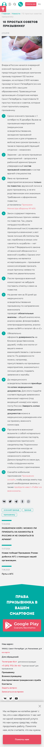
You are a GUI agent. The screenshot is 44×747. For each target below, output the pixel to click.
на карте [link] (6, 652)
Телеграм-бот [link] (9, 661)
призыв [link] (27, 510)
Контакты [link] (7, 684)
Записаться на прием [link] (12, 692)
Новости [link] (16, 13)
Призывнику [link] (8, 672)
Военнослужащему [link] (11, 676)
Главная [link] (6, 13)
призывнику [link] (9, 515)
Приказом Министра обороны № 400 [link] (21, 207)
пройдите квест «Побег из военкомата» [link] (24, 489)
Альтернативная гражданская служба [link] (21, 680)
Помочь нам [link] (30, 4)
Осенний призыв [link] (11, 510)
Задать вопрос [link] (9, 688)
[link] (3, 9)
